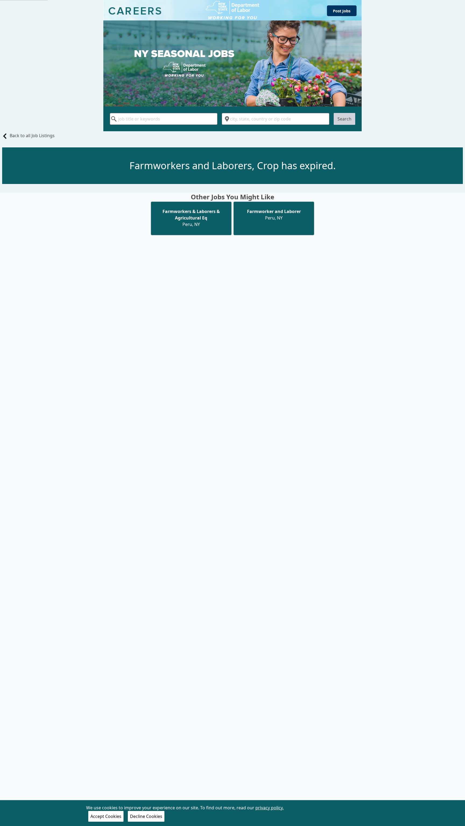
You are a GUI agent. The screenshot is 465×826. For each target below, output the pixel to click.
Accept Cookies (105, 816)
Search (344, 119)
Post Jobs (341, 10)
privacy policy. (269, 808)
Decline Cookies (146, 816)
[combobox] (163, 119)
